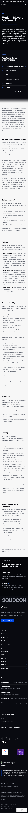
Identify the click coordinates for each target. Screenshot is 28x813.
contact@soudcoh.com (7, 721)
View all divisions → (23, 677)
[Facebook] (4, 783)
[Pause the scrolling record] (26, 1)
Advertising (4, 630)
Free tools (3, 658)
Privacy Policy (4, 806)
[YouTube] (2, 783)
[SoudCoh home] (3, 4)
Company (3, 664)
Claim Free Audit (7, 620)
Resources (3, 661)
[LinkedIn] (13, 783)
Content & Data (4, 651)
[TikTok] (10, 783)
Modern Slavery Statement (6, 808)
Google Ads (4, 633)
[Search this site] (22, 4)
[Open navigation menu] (25, 4)
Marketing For (4, 668)
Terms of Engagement (12, 806)
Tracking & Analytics (6, 644)
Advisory (3, 654)
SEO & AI (3, 640)
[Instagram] (7, 783)
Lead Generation (5, 637)
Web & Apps (4, 648)
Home (3, 10)
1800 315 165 (7, 715)
